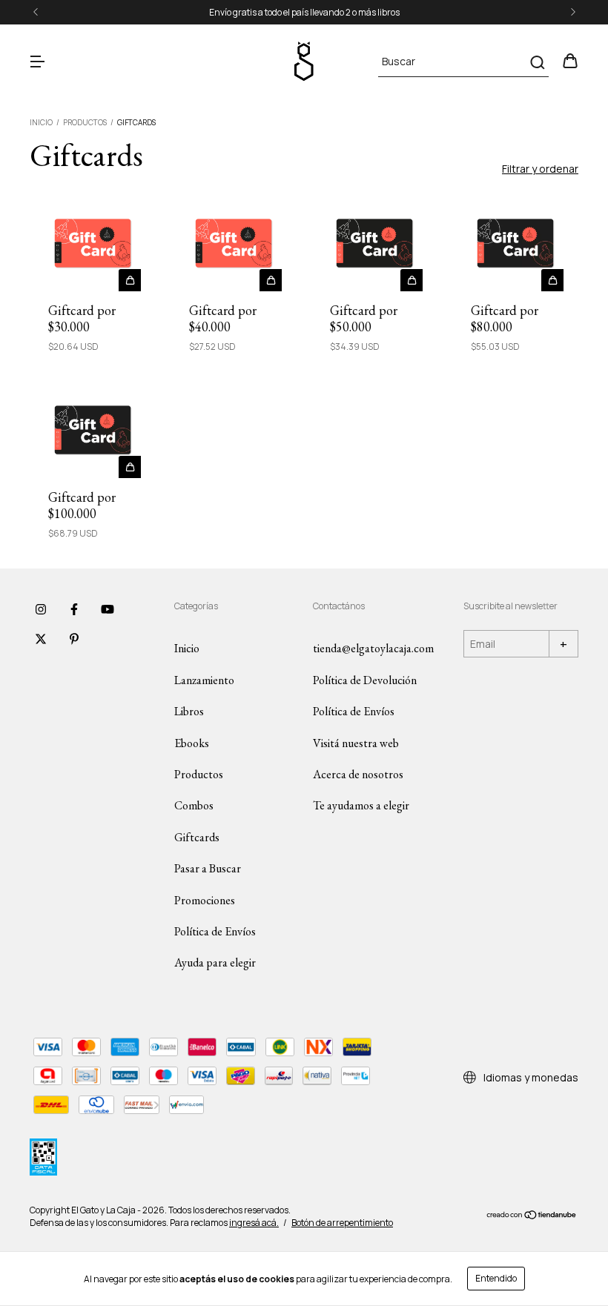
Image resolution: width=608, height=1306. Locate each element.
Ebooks (191, 743)
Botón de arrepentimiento (342, 1222)
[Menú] (37, 62)
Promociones (204, 900)
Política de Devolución (365, 680)
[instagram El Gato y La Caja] (41, 609)
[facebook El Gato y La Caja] (74, 609)
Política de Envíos (215, 931)
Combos (194, 805)
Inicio (41, 122)
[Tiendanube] (532, 1216)
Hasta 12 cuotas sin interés (313, 12)
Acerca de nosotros (358, 774)
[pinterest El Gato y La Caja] (74, 639)
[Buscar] (536, 62)
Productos (85, 122)
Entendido (496, 1278)
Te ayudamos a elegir (361, 805)
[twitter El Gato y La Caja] (41, 639)
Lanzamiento (204, 680)
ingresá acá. (254, 1222)
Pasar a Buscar (207, 868)
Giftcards (196, 837)
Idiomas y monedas (529, 1077)
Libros (189, 711)
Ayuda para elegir (215, 962)
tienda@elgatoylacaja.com (373, 648)
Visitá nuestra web (356, 743)
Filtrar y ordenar (540, 169)
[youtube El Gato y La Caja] (107, 609)
